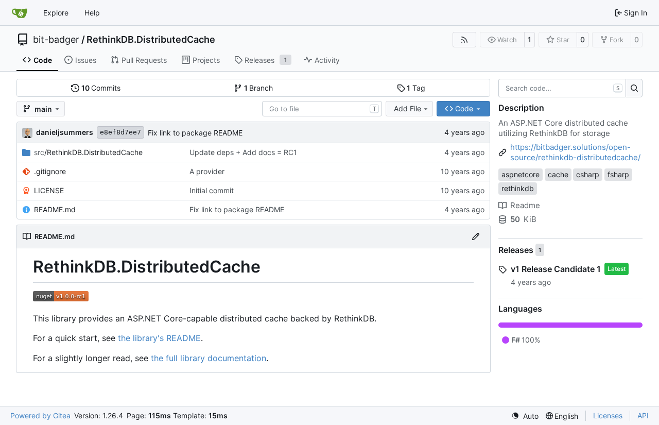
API (643, 415)
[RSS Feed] (464, 39)
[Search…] (634, 88)
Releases (515, 250)
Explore (55, 12)
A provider (206, 171)
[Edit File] (475, 236)
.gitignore (50, 171)
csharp (587, 174)
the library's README (159, 338)
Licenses (607, 415)
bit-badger (56, 40)
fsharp (618, 174)
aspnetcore (520, 174)
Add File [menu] (407, 108)
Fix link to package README (195, 132)
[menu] (525, 416)
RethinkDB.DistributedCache (150, 40)
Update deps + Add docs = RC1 (243, 152)
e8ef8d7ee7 (120, 132)
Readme (525, 205)
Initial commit (211, 190)
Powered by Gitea (40, 415)
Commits (101, 87)
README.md (55, 209)
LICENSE (49, 190)
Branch (258, 87)
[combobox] (322, 108)
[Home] (19, 13)
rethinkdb (517, 188)
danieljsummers (64, 132)
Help (92, 12)
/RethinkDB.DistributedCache (88, 152)
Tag (416, 87)
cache (558, 174)
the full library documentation (208, 358)
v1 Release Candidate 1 (556, 269)
